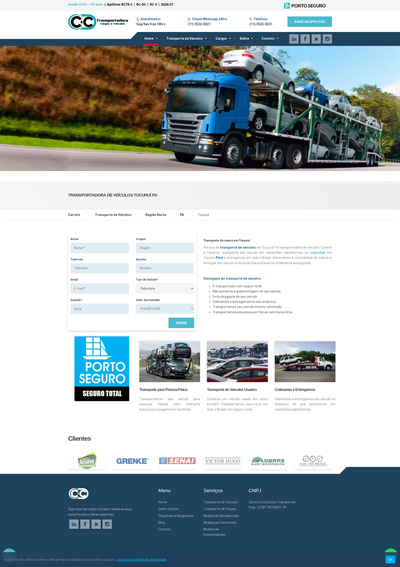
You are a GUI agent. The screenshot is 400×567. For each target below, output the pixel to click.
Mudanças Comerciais (220, 522)
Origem (141, 239)
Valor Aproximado (148, 300)
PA (182, 215)
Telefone (76, 259)
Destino (141, 259)
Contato (268, 38)
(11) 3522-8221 (199, 24)
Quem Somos (168, 509)
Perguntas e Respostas (176, 516)
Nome (74, 239)
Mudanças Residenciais (221, 516)
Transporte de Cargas (219, 509)
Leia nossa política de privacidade (141, 559)
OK (390, 559)
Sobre (244, 38)
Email (74, 279)
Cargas (221, 38)
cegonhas (317, 252)
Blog (161, 522)
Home (148, 38)
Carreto (74, 215)
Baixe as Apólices (310, 22)
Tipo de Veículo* (147, 279)
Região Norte (155, 215)
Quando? (76, 300)
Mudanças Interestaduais (214, 531)
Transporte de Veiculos (184, 38)
